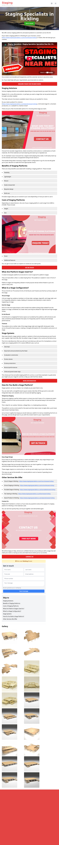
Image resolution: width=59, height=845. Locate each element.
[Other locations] (51, 3)
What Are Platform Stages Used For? (13, 608)
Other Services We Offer (10, 619)
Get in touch (29, 23)
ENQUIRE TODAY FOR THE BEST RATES (29, 84)
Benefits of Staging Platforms (11, 603)
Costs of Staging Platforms (11, 606)
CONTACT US (29, 556)
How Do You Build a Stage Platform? (13, 616)
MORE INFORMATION (29, 381)
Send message (23, 591)
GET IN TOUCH (29, 267)
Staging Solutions (8, 601)
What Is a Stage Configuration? (12, 611)
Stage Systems (7, 614)
